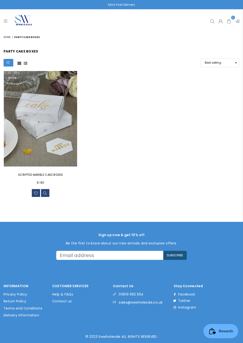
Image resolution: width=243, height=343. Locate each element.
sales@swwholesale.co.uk (141, 302)
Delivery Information (21, 315)
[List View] (25, 63)
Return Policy (15, 301)
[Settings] (236, 20)
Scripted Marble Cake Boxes (40, 175)
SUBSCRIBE (175, 255)
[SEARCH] (212, 20)
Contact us (62, 301)
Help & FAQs (62, 294)
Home (7, 37)
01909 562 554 (131, 294)
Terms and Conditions (23, 308)
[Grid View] (19, 63)
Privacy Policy (15, 294)
